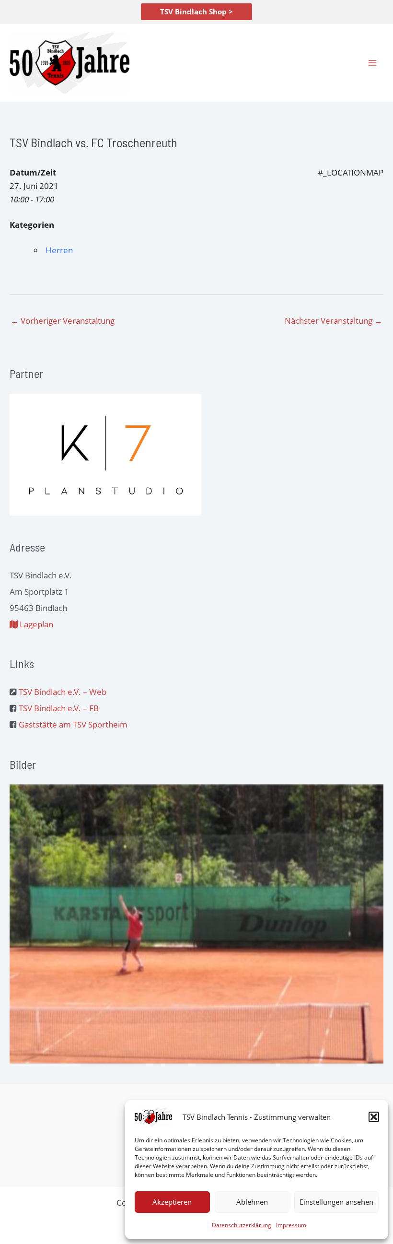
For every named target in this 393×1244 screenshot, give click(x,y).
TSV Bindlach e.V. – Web (62, 691)
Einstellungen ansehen (336, 1202)
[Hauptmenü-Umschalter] (373, 63)
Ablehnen (252, 1202)
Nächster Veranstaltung (333, 320)
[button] (374, 1117)
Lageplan (35, 624)
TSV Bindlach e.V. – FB (59, 708)
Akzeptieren (172, 1202)
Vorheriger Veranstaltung (63, 320)
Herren (59, 250)
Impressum (291, 1225)
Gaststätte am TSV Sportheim (73, 724)
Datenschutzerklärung (241, 1225)
